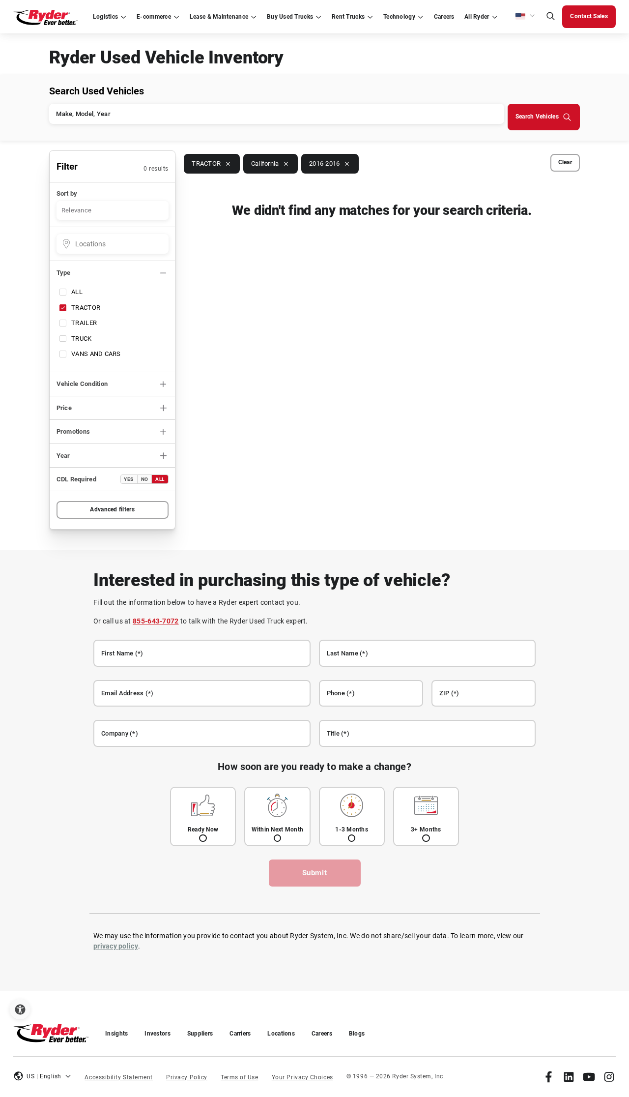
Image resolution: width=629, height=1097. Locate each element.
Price (64, 408)
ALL (77, 292)
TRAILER (84, 322)
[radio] (203, 816)
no (144, 479)
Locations (280, 1033)
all (160, 479)
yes (129, 479)
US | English (44, 1076)
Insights (116, 1033)
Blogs (357, 1033)
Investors (157, 1033)
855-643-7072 (155, 621)
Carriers (240, 1033)
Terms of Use (239, 1077)
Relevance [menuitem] (76, 210)
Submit (314, 872)
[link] (548, 1076)
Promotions (73, 431)
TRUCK (81, 338)
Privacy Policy (186, 1077)
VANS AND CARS (95, 353)
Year (63, 455)
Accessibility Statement (119, 1077)
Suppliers (200, 1033)
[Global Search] (550, 17)
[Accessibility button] (20, 1009)
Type (64, 272)
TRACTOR (85, 307)
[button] (525, 17)
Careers (322, 1033)
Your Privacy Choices (302, 1077)
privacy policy (115, 946)
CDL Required (76, 479)
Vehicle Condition (82, 383)
